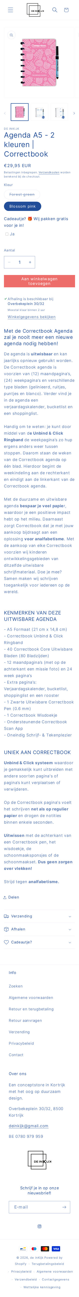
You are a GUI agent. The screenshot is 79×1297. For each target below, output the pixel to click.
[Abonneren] (64, 1207)
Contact (16, 1055)
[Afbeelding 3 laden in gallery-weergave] (39, 112)
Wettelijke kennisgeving (41, 1287)
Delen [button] (13, 897)
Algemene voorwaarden (31, 997)
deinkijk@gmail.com (28, 1126)
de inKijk (36, 1257)
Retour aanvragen (25, 1020)
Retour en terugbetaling (31, 1009)
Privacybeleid (21, 1043)
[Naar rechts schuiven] (74, 113)
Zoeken (16, 986)
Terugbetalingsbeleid (48, 1264)
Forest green (24, 195)
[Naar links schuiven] (5, 113)
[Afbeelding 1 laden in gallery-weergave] (19, 112)
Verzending (19, 1032)
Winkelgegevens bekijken (32, 317)
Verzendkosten (49, 172)
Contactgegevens (55, 1279)
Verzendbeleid (26, 1279)
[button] (10, 10)
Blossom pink (22, 206)
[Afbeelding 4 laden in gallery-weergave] (59, 112)
